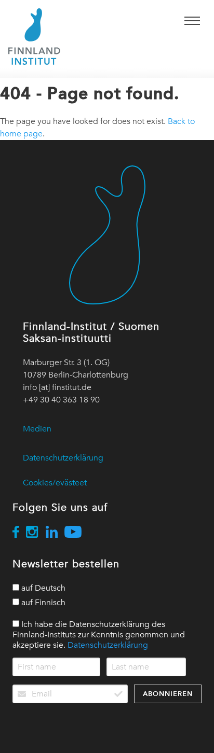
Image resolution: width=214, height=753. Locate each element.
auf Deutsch (42, 588)
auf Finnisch (42, 602)
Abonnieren (168, 694)
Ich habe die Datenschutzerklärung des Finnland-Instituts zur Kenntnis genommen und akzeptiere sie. (98, 634)
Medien (37, 429)
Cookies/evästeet (55, 483)
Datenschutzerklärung (63, 458)
